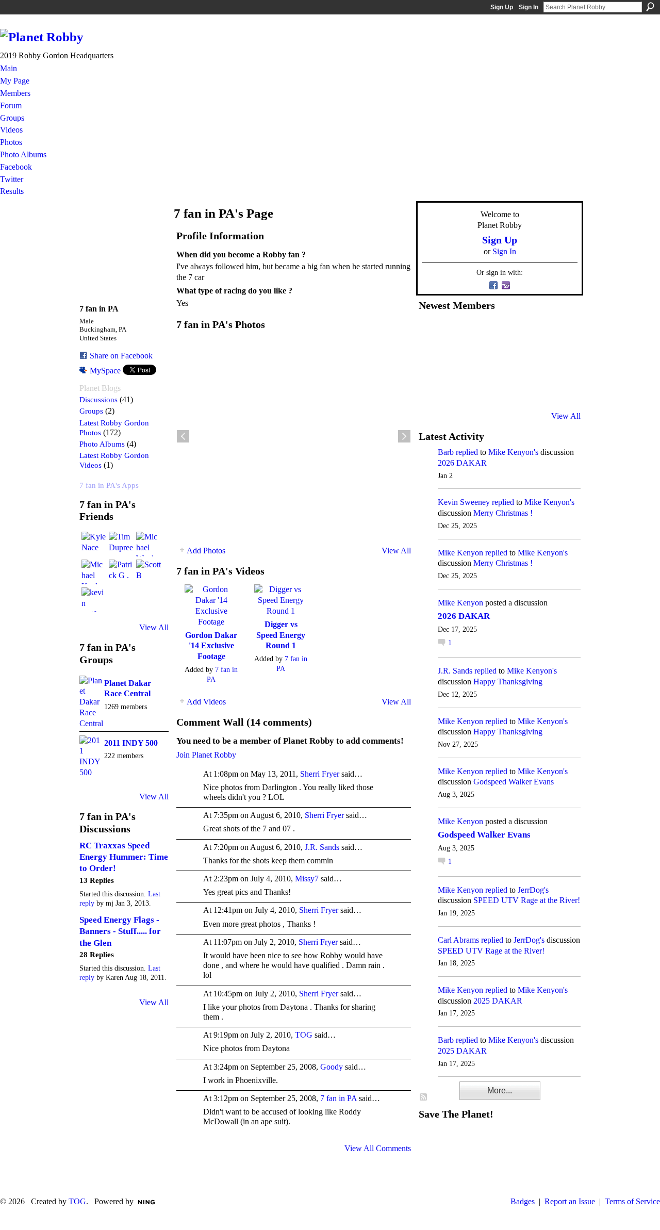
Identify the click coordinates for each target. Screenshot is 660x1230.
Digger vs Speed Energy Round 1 (280, 635)
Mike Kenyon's (513, 452)
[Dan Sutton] (557, 332)
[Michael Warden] (148, 544)
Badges (522, 1201)
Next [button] (404, 436)
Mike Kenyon (460, 552)
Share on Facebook (121, 355)
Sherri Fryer (319, 773)
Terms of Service (632, 1201)
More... (499, 1090)
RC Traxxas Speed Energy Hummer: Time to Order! (123, 857)
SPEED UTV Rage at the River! (526, 900)
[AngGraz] (532, 360)
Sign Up (501, 7)
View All (154, 627)
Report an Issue (569, 1201)
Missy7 (307, 878)
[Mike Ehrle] (506, 332)
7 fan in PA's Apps (109, 485)
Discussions (98, 399)
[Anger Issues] (481, 388)
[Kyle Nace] (93, 544)
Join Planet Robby (206, 754)
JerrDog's (533, 889)
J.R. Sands (322, 847)
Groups (91, 410)
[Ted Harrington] (431, 388)
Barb (446, 452)
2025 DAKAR (497, 1000)
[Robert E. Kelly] (532, 388)
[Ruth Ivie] (481, 360)
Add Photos (206, 550)
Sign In (528, 7)
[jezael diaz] (456, 332)
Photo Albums (102, 443)
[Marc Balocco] (532, 332)
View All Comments (377, 1148)
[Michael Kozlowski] (93, 572)
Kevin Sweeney (464, 502)
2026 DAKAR (462, 462)
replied (467, 452)
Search (650, 6)
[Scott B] (148, 572)
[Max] (557, 360)
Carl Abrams (458, 940)
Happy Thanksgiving (507, 681)
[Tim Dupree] (121, 544)
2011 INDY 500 (131, 743)
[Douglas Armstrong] (431, 332)
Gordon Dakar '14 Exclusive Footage (211, 646)
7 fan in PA (338, 1098)
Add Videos (206, 701)
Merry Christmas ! (503, 513)
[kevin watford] (93, 599)
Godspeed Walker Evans (513, 781)
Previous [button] (183, 436)
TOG (303, 1034)
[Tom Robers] (506, 360)
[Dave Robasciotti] (431, 360)
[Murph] (456, 388)
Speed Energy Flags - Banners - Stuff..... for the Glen (120, 931)
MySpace (105, 370)
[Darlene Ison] (481, 332)
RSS (423, 1097)
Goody (331, 1066)
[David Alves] (456, 360)
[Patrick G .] (121, 572)
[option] (293, 436)
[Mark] (506, 388)
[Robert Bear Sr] (557, 388)
